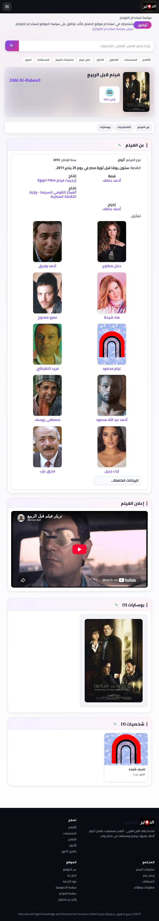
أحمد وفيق (47, 266)
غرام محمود (111, 368)
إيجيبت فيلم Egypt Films (56, 180)
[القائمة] (7, 6)
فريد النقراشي (47, 368)
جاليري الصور (69, 851)
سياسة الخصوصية (66, 887)
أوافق (142, 25)
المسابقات (43, 59)
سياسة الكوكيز (67, 893)
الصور (28, 59)
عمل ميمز (84, 59)
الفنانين (72, 839)
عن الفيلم (143, 126)
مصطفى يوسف (47, 419)
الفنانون (113, 59)
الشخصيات (124, 126)
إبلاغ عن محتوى (67, 899)
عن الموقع (69, 869)
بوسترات (105, 126)
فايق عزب (47, 471)
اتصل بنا (71, 875)
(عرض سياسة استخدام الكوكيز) (113, 29)
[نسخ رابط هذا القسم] (119, 145)
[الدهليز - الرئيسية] (149, 6)
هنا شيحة (112, 317)
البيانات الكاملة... (125, 480)
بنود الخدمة (69, 881)
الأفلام (146, 59)
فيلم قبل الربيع (103, 74)
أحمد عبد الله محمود (112, 419)
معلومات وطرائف (144, 887)
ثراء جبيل (112, 471)
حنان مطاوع (111, 266)
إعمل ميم (148, 875)
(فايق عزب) (139, 774)
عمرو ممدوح (47, 317)
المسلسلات (130, 59)
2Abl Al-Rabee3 (25, 80)
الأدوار (100, 59)
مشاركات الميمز (64, 59)
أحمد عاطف (111, 180)
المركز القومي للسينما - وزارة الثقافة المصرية (52, 194)
